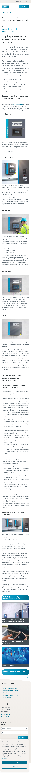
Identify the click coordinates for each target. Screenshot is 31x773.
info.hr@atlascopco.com (9, 717)
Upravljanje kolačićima (14, 766)
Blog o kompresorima (8, 693)
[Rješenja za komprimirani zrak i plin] (12, 12)
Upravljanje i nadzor (22, 20)
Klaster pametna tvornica (8, 20)
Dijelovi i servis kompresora (10, 688)
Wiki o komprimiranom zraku (10, 690)
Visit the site (23, 737)
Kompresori (6, 686)
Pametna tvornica (14, 18)
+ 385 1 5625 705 (7, 714)
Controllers (5, 18)
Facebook (13, 29)
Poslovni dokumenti (8, 700)
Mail (13, 31)
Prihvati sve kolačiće (14, 762)
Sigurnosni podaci (7, 697)
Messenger (6, 31)
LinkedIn (5, 29)
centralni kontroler (18, 104)
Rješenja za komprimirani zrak (10, 695)
